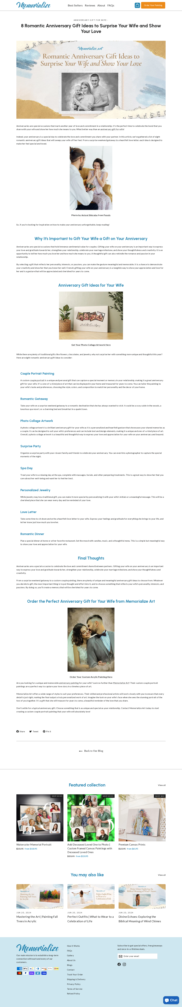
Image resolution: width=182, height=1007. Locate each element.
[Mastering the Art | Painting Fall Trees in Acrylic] (39, 896)
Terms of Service (74, 989)
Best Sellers (75, 5)
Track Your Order (75, 974)
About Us (71, 960)
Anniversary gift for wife (90, 20)
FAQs (110, 5)
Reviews (90, 5)
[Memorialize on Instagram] (124, 964)
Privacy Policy (74, 984)
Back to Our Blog (93, 750)
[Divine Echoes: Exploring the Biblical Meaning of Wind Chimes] (142, 896)
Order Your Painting (153, 5)
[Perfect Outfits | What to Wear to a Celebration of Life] (90, 896)
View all (162, 785)
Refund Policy (73, 993)
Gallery (70, 955)
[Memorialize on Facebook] (119, 964)
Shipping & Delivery (76, 979)
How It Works (73, 946)
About (101, 5)
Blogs (69, 965)
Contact (71, 969)
